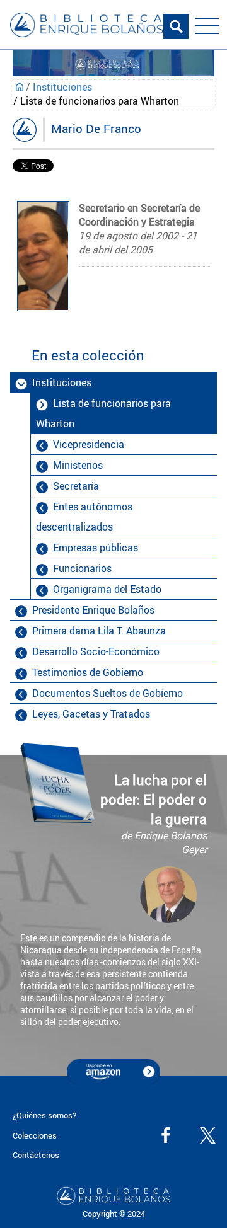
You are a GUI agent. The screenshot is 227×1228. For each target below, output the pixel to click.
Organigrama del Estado (107, 589)
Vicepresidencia (88, 444)
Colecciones (35, 1135)
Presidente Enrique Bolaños (93, 610)
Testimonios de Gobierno (87, 672)
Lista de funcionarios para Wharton (103, 413)
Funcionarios (82, 568)
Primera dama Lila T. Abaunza (99, 631)
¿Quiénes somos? (44, 1115)
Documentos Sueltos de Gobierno (107, 693)
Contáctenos (36, 1155)
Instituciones (62, 87)
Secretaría (76, 486)
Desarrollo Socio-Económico (96, 651)
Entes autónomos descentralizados (84, 517)
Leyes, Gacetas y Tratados (91, 714)
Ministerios (78, 465)
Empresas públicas (95, 547)
